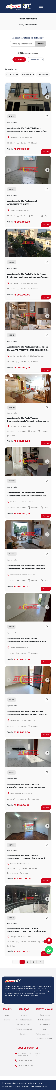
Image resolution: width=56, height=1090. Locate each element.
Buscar (40, 44)
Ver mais (46, 151)
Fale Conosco (45, 1024)
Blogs (45, 1029)
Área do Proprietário (24, 1020)
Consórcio (24, 1034)
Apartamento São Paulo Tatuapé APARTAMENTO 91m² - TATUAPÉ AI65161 (26, 929)
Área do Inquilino (23, 1024)
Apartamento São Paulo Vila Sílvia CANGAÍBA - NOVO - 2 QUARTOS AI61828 (26, 785)
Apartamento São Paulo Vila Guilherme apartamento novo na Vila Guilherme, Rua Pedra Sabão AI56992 (26, 494)
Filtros (21, 59)
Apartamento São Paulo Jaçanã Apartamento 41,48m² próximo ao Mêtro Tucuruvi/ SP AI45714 (26, 640)
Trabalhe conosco (44, 1020)
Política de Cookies (45, 1039)
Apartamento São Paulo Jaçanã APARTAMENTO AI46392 (22, 202)
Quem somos (45, 1015)
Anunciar (24, 1015)
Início (21, 25)
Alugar (7, 1015)
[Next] (47, 97)
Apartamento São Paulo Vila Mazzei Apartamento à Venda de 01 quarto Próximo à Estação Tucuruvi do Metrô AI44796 (28, 130)
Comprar (7, 1020)
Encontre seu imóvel (24, 1029)
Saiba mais (8, 1000)
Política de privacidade (45, 1034)
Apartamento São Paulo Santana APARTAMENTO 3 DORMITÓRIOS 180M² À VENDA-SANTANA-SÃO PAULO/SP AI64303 (27, 857)
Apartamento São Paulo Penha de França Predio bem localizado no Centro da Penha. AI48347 (27, 276)
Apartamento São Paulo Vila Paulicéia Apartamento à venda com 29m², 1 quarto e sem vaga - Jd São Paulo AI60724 (27, 713)
